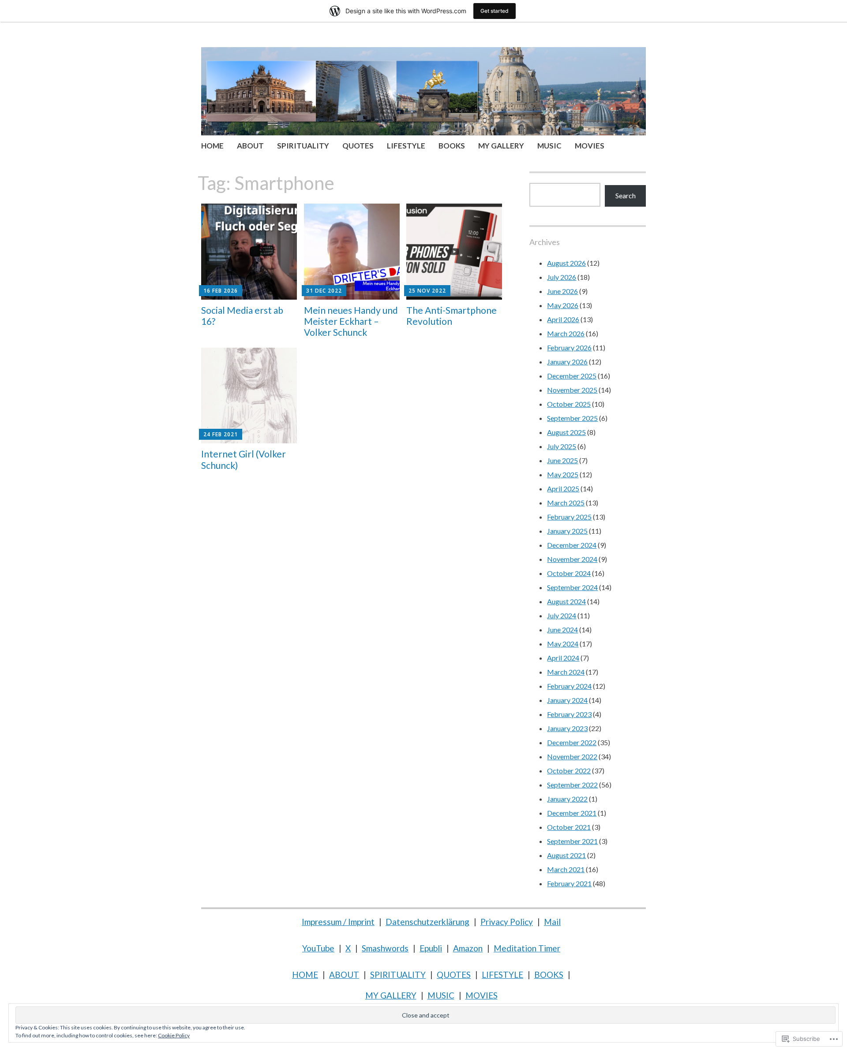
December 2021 (571, 813)
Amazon (468, 948)
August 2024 (566, 601)
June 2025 (562, 460)
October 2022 (569, 770)
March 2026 (566, 333)
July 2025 (561, 446)
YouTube (318, 948)
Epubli (431, 948)
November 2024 (572, 559)
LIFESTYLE (406, 145)
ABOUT (250, 145)
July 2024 (561, 615)
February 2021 (569, 883)
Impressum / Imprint (338, 922)
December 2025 (571, 375)
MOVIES (589, 145)
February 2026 (569, 347)
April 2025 (563, 488)
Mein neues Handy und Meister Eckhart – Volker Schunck (351, 321)
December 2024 (571, 545)
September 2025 (572, 418)
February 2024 (569, 686)
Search (625, 195)
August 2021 (566, 855)
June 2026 (562, 291)
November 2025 (572, 390)
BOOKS (451, 145)
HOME (212, 145)
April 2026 (563, 319)
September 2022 (572, 784)
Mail (552, 922)
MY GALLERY (501, 145)
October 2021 (569, 827)
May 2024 (562, 643)
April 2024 (563, 658)
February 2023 (569, 714)
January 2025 (567, 531)
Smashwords (385, 948)
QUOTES (358, 145)
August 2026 (566, 263)
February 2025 (569, 517)
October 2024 (569, 573)
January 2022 (567, 799)
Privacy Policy (506, 922)
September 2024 (572, 587)
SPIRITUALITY (303, 145)
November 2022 (572, 756)
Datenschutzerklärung (427, 922)
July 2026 (561, 277)
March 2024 (566, 672)
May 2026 (562, 305)
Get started (494, 10)
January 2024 (567, 700)
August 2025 (566, 432)
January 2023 (567, 728)
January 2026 (567, 361)
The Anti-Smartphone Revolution (451, 316)
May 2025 (562, 474)
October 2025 (569, 404)
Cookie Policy (174, 1035)
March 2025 (566, 502)
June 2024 (562, 629)
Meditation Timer (527, 948)
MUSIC (549, 145)
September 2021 (572, 841)
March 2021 (566, 869)
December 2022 (571, 742)
